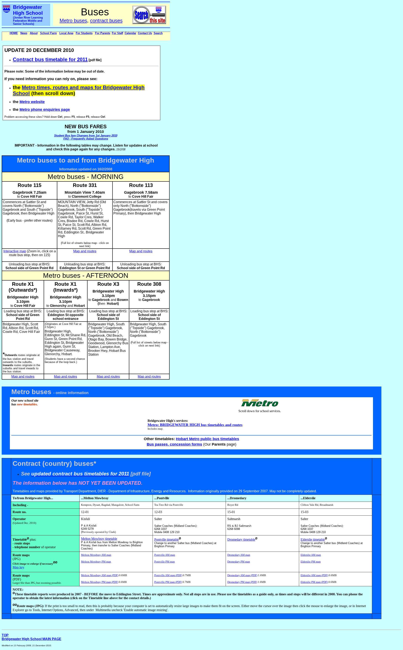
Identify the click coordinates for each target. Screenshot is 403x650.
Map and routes (84, 251)
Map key (18, 567)
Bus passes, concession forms (174, 444)
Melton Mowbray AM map (96, 554)
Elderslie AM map (311, 554)
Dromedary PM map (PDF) (242, 582)
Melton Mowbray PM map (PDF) (99, 582)
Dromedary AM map (238, 554)
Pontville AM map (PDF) (168, 575)
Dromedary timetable (241, 539)
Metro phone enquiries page (45, 109)
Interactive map (14, 251)
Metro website (32, 102)
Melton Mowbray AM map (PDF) (99, 575)
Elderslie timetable (313, 539)
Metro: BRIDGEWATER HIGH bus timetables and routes (195, 425)
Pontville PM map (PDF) (168, 582)
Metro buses (73, 20)
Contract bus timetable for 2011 (50, 59)
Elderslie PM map (311, 561)
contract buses (106, 20)
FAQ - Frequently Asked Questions (85, 138)
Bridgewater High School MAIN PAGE (31, 639)
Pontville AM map (164, 554)
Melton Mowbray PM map (96, 561)
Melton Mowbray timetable (99, 538)
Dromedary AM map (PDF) (242, 575)
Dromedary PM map (238, 561)
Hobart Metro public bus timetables (207, 439)
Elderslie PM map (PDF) (314, 582)
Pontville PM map (164, 561)
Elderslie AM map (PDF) (314, 575)
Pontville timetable (166, 539)
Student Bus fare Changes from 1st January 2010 (85, 135)
